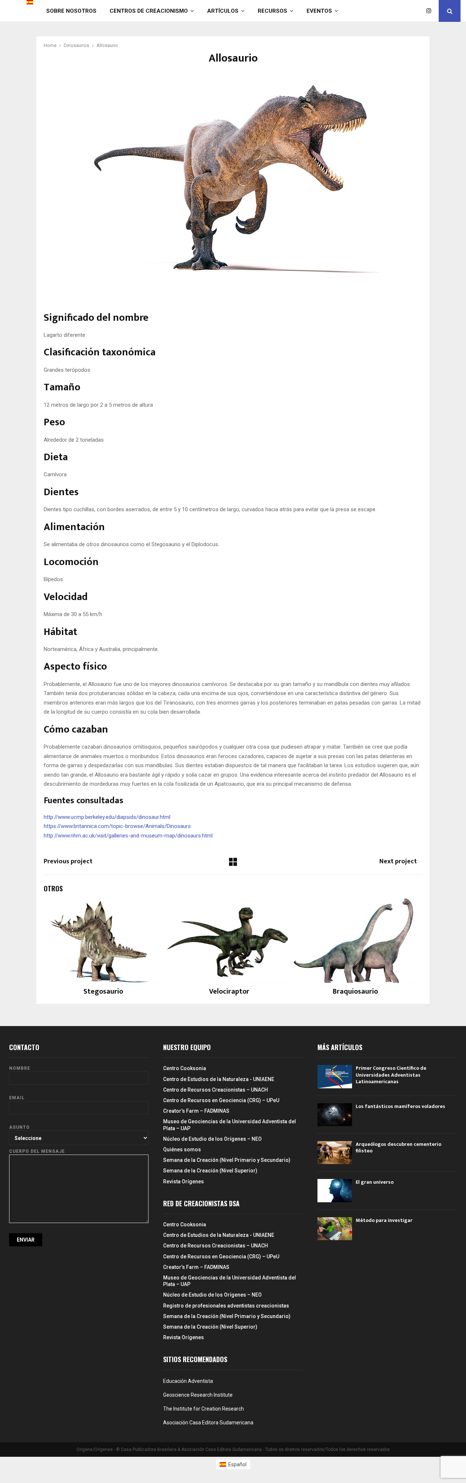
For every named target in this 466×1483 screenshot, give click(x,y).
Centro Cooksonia (184, 1068)
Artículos (222, 11)
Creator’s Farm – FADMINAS (196, 1111)
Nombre (19, 1068)
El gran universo (375, 1182)
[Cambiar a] (30, 2)
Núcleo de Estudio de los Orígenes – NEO (212, 1139)
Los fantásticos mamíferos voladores (400, 1106)
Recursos (272, 11)
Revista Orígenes (183, 1181)
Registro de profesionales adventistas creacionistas (226, 1306)
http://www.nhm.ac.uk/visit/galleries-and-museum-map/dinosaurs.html (128, 835)
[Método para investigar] (334, 1228)
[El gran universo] (334, 1190)
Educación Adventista (188, 1381)
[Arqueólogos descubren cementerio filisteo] (334, 1152)
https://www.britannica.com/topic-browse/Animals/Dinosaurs (117, 826)
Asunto (19, 1127)
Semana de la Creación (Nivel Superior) (210, 1171)
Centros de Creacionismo (149, 11)
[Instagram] (430, 11)
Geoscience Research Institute (198, 1395)
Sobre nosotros (71, 11)
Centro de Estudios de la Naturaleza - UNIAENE (218, 1079)
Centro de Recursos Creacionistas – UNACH (215, 1090)
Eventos (319, 11)
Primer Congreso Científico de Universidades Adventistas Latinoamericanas (391, 1074)
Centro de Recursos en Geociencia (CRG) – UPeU (221, 1100)
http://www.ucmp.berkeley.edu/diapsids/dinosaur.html (107, 817)
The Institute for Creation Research (203, 1409)
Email (17, 1097)
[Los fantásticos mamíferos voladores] (334, 1114)
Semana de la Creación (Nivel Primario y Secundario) (227, 1160)
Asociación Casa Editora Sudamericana (208, 1422)
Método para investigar (384, 1220)
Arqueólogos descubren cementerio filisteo (398, 1147)
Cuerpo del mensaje (37, 1151)
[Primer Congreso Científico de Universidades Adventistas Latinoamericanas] (334, 1076)
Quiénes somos (182, 1149)
